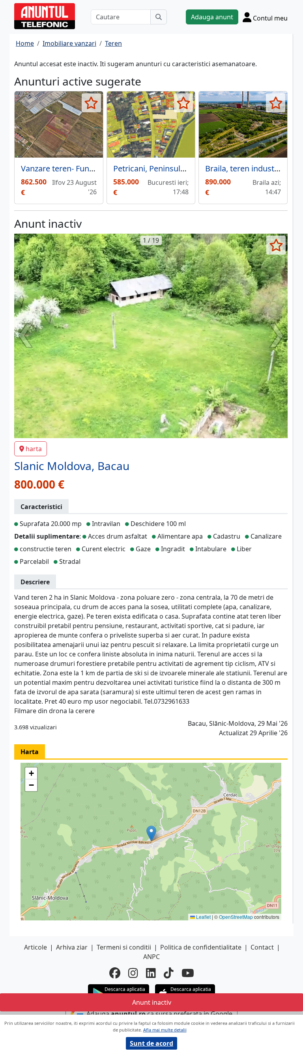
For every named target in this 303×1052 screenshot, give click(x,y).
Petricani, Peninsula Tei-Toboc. (168, 168)
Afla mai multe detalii (165, 1030)
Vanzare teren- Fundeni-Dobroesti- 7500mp (99, 168)
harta (34, 448)
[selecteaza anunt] (91, 102)
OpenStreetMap (236, 916)
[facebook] (114, 973)
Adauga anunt (212, 17)
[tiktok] (169, 973)
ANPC (151, 956)
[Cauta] (158, 16)
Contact (262, 947)
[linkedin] (151, 973)
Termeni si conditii (124, 947)
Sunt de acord (151, 1043)
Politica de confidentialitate (200, 947)
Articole (35, 947)
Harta (30, 751)
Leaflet (203, 916)
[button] (151, 833)
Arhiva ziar (72, 947)
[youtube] (187, 973)
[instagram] (133, 973)
